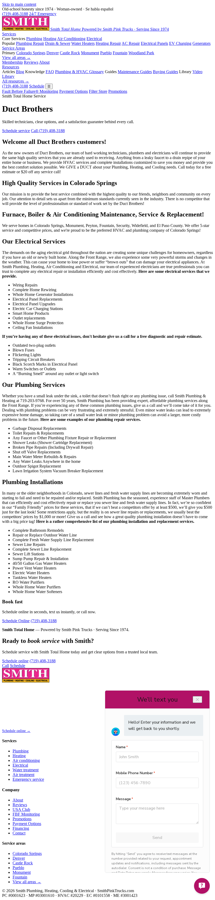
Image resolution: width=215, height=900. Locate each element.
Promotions (117, 91)
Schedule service (16, 130)
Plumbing (34, 38)
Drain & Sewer (57, 43)
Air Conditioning (71, 38)
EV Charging (180, 43)
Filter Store (98, 91)
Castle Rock (70, 53)
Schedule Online (16, 621)
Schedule (36, 86)
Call (5, 665)
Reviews (31, 62)
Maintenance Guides (135, 71)
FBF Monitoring (26, 814)
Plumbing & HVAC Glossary (79, 71)
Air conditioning (26, 760)
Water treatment (26, 770)
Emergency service (28, 779)
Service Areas (13, 48)
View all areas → (16, 57)
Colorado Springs (30, 53)
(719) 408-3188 (15, 14)
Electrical (94, 38)
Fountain (120, 53)
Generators (201, 43)
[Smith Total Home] (25, 681)
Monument (90, 53)
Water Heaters (83, 43)
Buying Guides (165, 71)
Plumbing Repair (30, 43)
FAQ (50, 71)
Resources (10, 67)
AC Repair (131, 43)
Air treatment (23, 774)
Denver (52, 53)
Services (9, 34)
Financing (21, 828)
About (44, 62)
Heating (49, 38)
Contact (19, 833)
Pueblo (106, 53)
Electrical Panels (154, 43)
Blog (20, 71)
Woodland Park (141, 53)
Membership (12, 62)
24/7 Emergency (42, 14)
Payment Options (73, 91)
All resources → (15, 81)
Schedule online (15, 661)
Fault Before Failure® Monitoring (30, 91)
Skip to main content (19, 4)
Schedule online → (16, 731)
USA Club (21, 809)
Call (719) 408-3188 (48, 130)
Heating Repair (108, 43)
